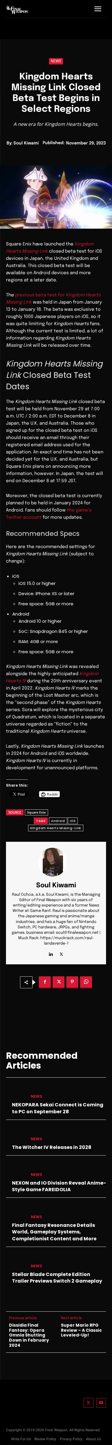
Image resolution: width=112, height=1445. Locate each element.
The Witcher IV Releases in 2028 (51, 1147)
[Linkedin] (51, 953)
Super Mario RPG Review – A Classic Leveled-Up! (81, 1330)
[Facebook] (45, 982)
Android (58, 821)
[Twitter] (88, 1403)
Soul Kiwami (26, 143)
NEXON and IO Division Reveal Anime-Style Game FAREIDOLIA (59, 1186)
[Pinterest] (72, 982)
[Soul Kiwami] (56, 862)
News (56, 61)
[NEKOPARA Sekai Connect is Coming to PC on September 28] (16, 1092)
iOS (73, 821)
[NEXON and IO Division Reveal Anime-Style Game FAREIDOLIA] (16, 1170)
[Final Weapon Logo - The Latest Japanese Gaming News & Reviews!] (17, 9)
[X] (61, 953)
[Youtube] (101, 1403)
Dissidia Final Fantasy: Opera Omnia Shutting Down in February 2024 (29, 1335)
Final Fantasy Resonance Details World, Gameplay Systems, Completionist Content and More (54, 1232)
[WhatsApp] (86, 982)
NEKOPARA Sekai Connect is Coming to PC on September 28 (57, 1108)
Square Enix (36, 812)
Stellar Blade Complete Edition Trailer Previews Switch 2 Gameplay (57, 1277)
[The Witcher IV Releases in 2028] (16, 1134)
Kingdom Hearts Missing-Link (55, 828)
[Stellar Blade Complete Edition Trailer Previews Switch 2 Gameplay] (16, 1261)
